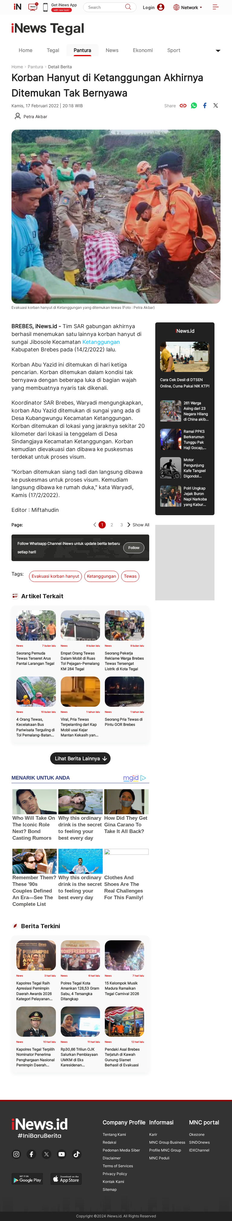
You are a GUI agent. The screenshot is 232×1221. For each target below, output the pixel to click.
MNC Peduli (159, 1158)
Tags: (17, 574)
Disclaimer (112, 1158)
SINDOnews (199, 1142)
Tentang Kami (114, 1134)
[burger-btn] (216, 7)
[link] (183, 105)
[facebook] (205, 105)
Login (149, 7)
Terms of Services (118, 1166)
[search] (128, 7)
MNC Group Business (167, 1142)
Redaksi (109, 1142)
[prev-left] (94, 524)
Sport (173, 50)
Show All (141, 524)
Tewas (130, 576)
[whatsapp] (194, 105)
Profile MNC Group (165, 1150)
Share (170, 105)
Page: (17, 524)
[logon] (17, 7)
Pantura (82, 50)
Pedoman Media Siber (121, 1150)
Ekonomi (143, 50)
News (112, 50)
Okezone (197, 1134)
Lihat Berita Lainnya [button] (77, 758)
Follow (133, 548)
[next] (128, 524)
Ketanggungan (101, 342)
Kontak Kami (113, 1181)
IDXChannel (199, 1150)
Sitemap (110, 1189)
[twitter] (216, 105)
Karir (153, 1134)
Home (25, 50)
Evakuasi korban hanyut (55, 576)
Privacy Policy (115, 1173)
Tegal (53, 50)
